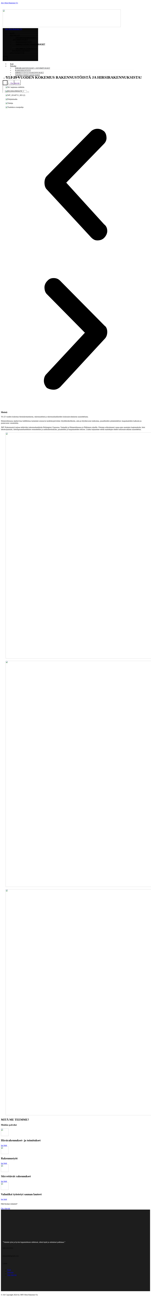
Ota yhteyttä (17, 53)
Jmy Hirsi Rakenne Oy (9, 3)
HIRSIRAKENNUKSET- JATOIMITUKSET (24, 39)
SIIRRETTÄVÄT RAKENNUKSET (30, 44)
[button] (75, 184)
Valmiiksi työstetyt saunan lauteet (24, 50)
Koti (11, 64)
